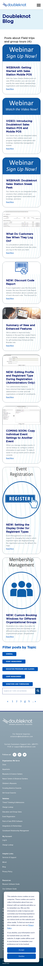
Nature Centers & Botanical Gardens (15, 779)
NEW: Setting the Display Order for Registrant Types (17, 528)
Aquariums (6, 769)
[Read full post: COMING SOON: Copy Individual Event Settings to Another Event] (21, 423)
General (9, 654)
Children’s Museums (9, 783)
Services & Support (9, 857)
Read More (10, 89)
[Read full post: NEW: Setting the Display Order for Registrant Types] (21, 517)
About (4, 862)
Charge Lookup (7, 807)
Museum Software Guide (11, 884)
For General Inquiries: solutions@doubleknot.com (21, 735)
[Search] (38, 691)
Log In (4, 840)
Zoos (4, 764)
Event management (14, 661)
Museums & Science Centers (12, 774)
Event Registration (8, 816)
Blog (4, 867)
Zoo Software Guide (9, 889)
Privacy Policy (7, 871)
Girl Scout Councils (9, 793)
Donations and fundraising (17, 684)
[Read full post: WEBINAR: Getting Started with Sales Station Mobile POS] (21, 60)
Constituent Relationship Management (15, 831)
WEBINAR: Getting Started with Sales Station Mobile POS (19, 71)
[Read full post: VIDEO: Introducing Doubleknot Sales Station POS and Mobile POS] (21, 114)
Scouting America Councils (11, 788)
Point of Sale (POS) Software (12, 821)
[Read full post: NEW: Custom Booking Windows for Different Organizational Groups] (21, 608)
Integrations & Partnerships (12, 826)
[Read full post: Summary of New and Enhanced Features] (21, 318)
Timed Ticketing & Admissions (13, 802)
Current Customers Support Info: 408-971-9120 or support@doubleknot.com (21, 745)
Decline (21, 956)
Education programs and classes (20, 669)
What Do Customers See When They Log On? (19, 237)
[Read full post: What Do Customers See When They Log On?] (21, 227)
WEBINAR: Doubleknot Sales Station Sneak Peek (21, 184)
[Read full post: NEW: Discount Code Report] (21, 273)
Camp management (13, 677)
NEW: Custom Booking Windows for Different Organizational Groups (21, 619)
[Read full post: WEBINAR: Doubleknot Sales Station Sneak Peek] (21, 173)
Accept (21, 950)
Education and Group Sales (12, 812)
